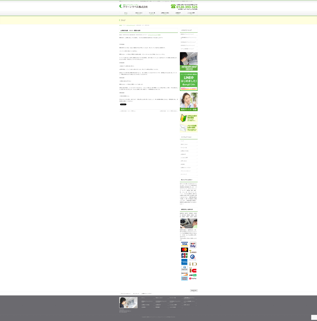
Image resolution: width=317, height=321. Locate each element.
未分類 (159, 34)
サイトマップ (184, 174)
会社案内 (183, 164)
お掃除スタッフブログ (186, 167)
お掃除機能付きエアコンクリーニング (189, 38)
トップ (182, 141)
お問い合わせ (184, 160)
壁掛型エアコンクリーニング (187, 34)
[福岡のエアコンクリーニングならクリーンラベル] (133, 6)
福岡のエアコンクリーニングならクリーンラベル (157, 316)
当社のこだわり (184, 144)
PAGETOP (193, 290)
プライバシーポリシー (186, 171)
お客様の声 (183, 154)
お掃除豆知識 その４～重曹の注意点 (169, 111)
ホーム (143, 297)
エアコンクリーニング (152, 34)
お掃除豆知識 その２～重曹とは (127, 111)
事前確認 (158, 307)
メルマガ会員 (173, 307)
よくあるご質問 (184, 157)
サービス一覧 (184, 147)
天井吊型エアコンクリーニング (188, 45)
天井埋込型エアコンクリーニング (188, 42)
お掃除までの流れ (185, 151)
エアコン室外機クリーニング (187, 48)
